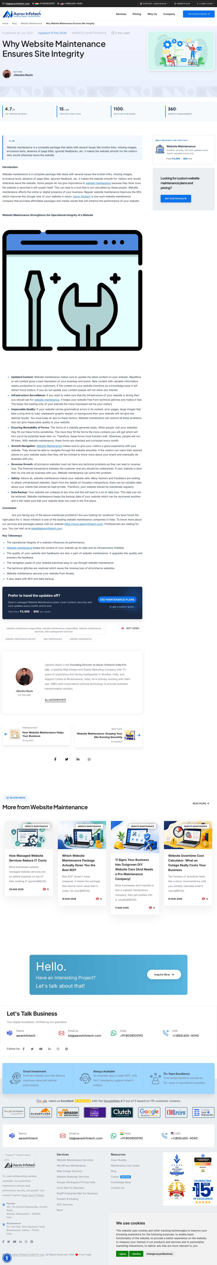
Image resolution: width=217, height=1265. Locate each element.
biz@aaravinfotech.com (18, 3)
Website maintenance (19, 547)
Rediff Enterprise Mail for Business (77, 1193)
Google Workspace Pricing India (76, 1182)
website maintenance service (20, 638)
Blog (14, 23)
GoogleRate (114, 1101)
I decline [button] (136, 1253)
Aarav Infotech (82, 196)
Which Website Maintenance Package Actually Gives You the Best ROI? (78, 863)
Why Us (152, 14)
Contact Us (117, 1187)
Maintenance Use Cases (125, 1165)
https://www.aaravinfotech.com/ (83, 524)
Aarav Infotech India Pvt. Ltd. (28, 1254)
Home (5, 23)
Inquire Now (162, 974)
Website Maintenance (31, 23)
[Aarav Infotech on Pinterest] (66, 1049)
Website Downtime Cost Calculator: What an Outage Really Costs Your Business (187, 863)
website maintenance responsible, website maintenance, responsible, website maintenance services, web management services (54, 630)
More (60, 1210)
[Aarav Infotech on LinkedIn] (49, 1049)
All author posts (55, 699)
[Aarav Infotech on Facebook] (23, 1049)
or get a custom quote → (123, 606)
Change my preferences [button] (159, 1253)
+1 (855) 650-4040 (73, 3)
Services (121, 14)
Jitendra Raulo (24, 691)
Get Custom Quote (176, 198)
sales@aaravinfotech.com (46, 528)
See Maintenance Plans (117, 599)
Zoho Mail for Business (70, 1187)
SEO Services (65, 1204)
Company (169, 14)
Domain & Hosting (67, 1198)
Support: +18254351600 (155, 4)
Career (115, 1176)
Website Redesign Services (73, 1176)
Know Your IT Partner (33, 1195)
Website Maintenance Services (75, 1160)
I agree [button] (122, 1253)
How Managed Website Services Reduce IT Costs (28, 858)
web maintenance (52, 638)
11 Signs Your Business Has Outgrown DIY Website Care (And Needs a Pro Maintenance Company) (134, 869)
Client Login (206, 4)
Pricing (137, 14)
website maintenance (98, 183)
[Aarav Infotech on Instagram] (58, 1049)
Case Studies (118, 1160)
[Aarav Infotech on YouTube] (41, 1049)
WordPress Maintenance (71, 1165)
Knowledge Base (121, 1182)
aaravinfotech (25, 1035)
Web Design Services (69, 1171)
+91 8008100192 (46, 3)
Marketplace (183, 4)
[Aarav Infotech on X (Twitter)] (32, 1049)
